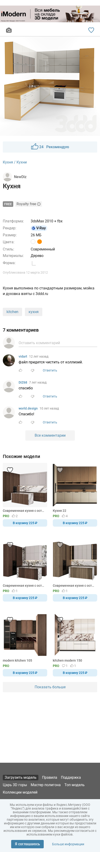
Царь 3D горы (15, 785)
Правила (49, 777)
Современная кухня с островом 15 (24, 510)
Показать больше (50, 687)
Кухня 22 (59, 510)
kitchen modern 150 (67, 660)
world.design (28, 408)
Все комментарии (50, 435)
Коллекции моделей (20, 792)
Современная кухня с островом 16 (24, 585)
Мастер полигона (46, 785)
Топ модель (74, 785)
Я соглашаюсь (27, 844)
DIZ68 (23, 382)
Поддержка (71, 777)
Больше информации (68, 844)
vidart (23, 356)
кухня (34, 312)
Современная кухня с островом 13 (74, 585)
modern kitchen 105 (17, 660)
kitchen (12, 312)
